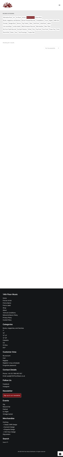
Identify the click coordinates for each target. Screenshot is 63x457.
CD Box (5, 345)
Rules (12, 32)
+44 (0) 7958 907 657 (15, 373)
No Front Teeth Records (9, 29)
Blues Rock (38, 17)
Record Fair (6, 407)
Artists (24, 17)
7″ (3, 330)
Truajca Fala (31, 32)
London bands (16, 26)
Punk (58, 29)
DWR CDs (56, 20)
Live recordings (7, 26)
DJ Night (6, 411)
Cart (4, 358)
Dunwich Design (9, 427)
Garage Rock (12, 23)
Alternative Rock (7, 17)
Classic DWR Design (10, 424)
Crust (46, 20)
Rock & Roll (6, 32)
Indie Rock (43, 23)
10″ (4, 333)
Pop (33, 29)
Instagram (6, 386)
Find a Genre (7, 303)
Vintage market (8, 414)
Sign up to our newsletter (12, 395)
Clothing (5, 422)
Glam (31, 23)
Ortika (29, 29)
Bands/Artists (30, 17)
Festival (5, 409)
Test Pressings (22, 32)
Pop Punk (38, 29)
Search (5, 442)
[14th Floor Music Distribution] (7, 5)
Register (5, 360)
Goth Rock (36, 23)
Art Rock (18, 17)
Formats (5, 23)
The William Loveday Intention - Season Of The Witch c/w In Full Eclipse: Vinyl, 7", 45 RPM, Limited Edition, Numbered (31, 185)
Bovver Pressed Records (28, 20)
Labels (49, 23)
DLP (4, 347)
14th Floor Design (10, 432)
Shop (4, 308)
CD (4, 343)
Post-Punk (45, 29)
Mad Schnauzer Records (28, 26)
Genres (19, 23)
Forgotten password (9, 365)
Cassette (6, 340)
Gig (4, 404)
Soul (16, 32)
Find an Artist (7, 300)
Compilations (40, 20)
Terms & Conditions (9, 313)
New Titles (47, 26)
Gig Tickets (25, 23)
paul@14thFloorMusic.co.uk (16, 376)
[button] (59, 5)
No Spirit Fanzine (22, 29)
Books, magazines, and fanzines (11, 20)
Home (5, 298)
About (5, 310)
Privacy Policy (7, 317)
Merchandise (39, 26)
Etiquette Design (9, 429)
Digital (50, 20)
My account (6, 355)
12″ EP (5, 338)
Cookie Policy (7, 320)
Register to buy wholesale (11, 363)
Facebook (6, 384)
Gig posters (6, 434)
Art (14, 17)
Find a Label (7, 305)
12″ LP (5, 335)
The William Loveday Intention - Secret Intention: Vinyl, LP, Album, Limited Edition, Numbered (31, 115)
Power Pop (52, 29)
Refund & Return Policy (10, 315)
